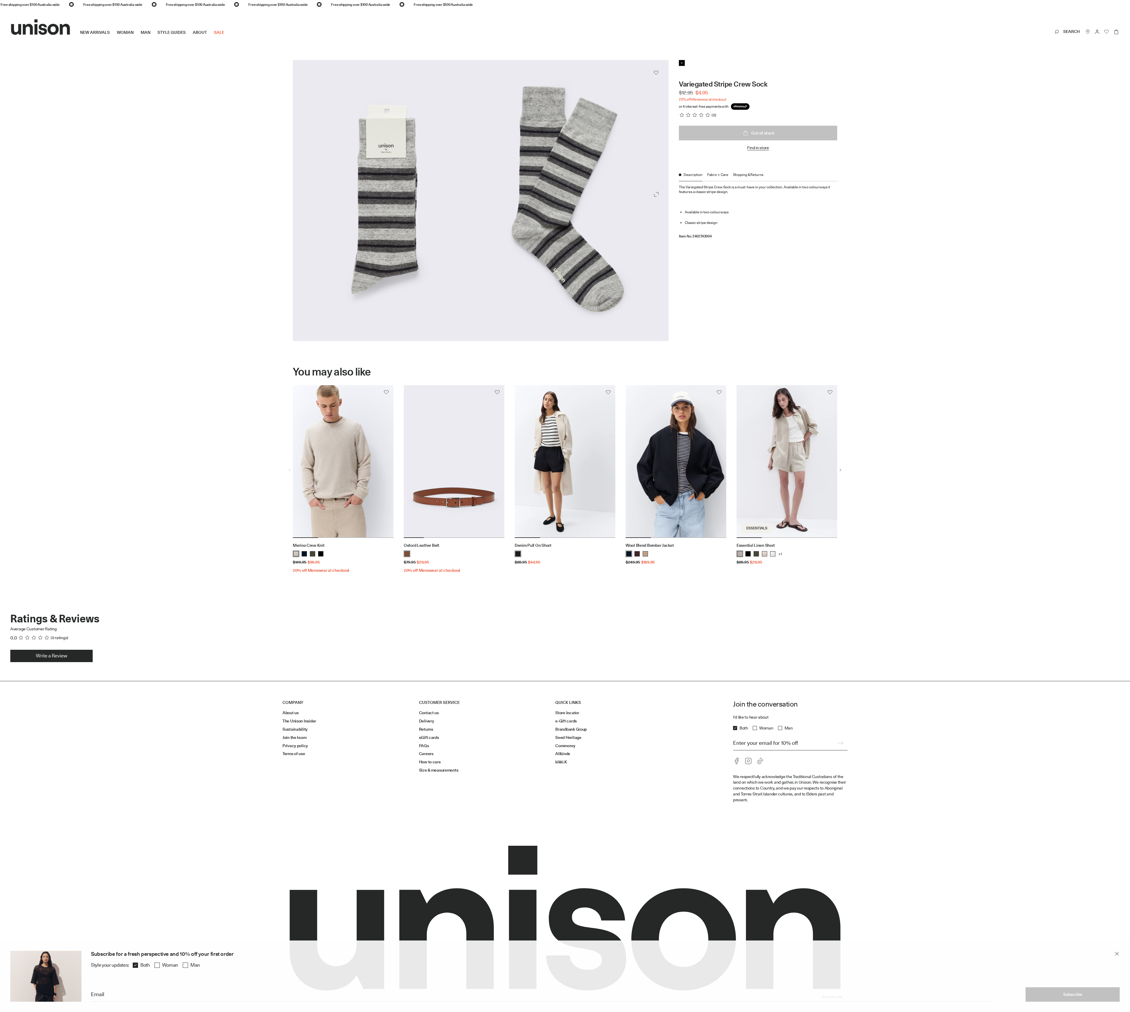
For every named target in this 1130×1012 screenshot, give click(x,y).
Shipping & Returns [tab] (748, 174)
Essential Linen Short (756, 545)
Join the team (294, 737)
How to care (430, 762)
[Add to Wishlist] (656, 73)
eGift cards (429, 737)
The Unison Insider (299, 721)
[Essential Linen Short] (787, 461)
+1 (780, 554)
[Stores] (1087, 31)
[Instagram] (748, 761)
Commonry (565, 745)
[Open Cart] (1116, 31)
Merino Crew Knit (309, 545)
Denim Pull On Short (533, 545)
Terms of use (293, 753)
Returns (426, 729)
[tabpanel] (758, 209)
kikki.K (561, 762)
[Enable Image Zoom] (656, 194)
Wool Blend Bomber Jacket (650, 545)
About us (290, 712)
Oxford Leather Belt (421, 545)
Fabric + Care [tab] (717, 174)
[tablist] (758, 176)
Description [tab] (693, 174)
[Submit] (840, 743)
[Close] (1117, 954)
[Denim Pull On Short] (565, 461)
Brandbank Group (571, 729)
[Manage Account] (1097, 31)
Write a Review (51, 656)
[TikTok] (760, 761)
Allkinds (562, 753)
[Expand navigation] (227, 37)
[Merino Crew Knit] (343, 461)
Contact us (429, 712)
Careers (426, 753)
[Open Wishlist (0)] (1106, 31)
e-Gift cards (566, 721)
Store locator (567, 712)
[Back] (682, 63)
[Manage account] (1097, 31)
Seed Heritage (568, 737)
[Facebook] (736, 761)
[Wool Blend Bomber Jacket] (676, 461)
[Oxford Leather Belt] (454, 461)
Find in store (758, 147)
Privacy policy (295, 745)
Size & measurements (438, 770)
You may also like (332, 371)
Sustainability (295, 729)
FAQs (424, 745)
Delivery (426, 721)
